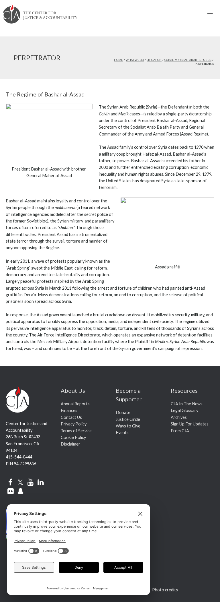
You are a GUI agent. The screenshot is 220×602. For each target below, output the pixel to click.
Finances (69, 410)
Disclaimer (70, 444)
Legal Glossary (184, 410)
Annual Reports (75, 403)
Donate (123, 412)
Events (122, 432)
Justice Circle (128, 419)
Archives (179, 417)
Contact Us (71, 417)
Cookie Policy (73, 437)
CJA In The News (187, 403)
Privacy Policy (74, 423)
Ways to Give (128, 425)
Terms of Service (76, 430)
